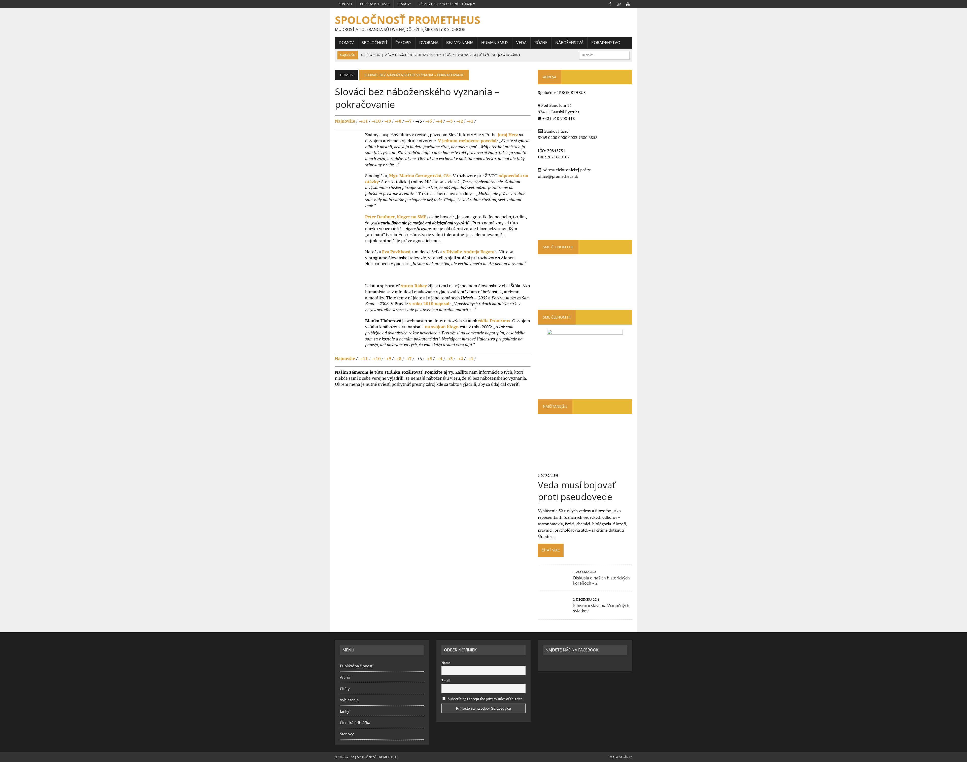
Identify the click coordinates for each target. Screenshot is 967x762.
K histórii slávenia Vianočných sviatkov (601, 608)
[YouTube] (628, 3)
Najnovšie (345, 121)
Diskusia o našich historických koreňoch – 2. (601, 580)
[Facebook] (610, 3)
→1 (470, 121)
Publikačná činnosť (356, 665)
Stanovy (404, 4)
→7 (408, 121)
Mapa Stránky (621, 757)
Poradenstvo (605, 42)
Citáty (345, 688)
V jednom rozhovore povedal (467, 141)
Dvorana (428, 42)
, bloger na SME (395, 217)
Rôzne (540, 42)
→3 (449, 121)
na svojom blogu (442, 327)
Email (445, 680)
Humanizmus (494, 42)
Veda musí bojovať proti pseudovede (576, 491)
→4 (439, 121)
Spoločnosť (375, 42)
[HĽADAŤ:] (604, 55)
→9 (387, 121)
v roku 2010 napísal (429, 303)
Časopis (403, 42)
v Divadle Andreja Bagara (468, 252)
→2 (459, 121)
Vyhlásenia (349, 699)
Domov (346, 42)
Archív (345, 677)
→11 (363, 121)
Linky (344, 711)
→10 (376, 121)
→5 (428, 121)
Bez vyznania (459, 42)
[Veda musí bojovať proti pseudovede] (585, 468)
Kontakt (345, 4)
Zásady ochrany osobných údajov (447, 4)
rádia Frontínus (494, 321)
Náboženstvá (569, 42)
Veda (521, 42)
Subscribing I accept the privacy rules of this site (484, 698)
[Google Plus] (619, 3)
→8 (398, 121)
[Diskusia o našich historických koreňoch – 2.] (553, 582)
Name (446, 662)
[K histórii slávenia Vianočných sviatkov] (553, 610)
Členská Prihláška (375, 4)
